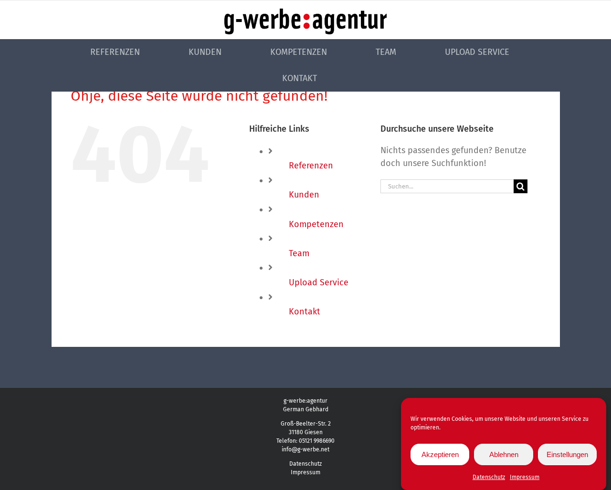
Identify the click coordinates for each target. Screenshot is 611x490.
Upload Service (318, 282)
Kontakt (304, 311)
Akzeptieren (440, 454)
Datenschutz (489, 477)
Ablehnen (503, 454)
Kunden (304, 194)
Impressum (524, 477)
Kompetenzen (316, 224)
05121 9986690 (317, 441)
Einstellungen (567, 454)
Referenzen (311, 165)
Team (299, 253)
